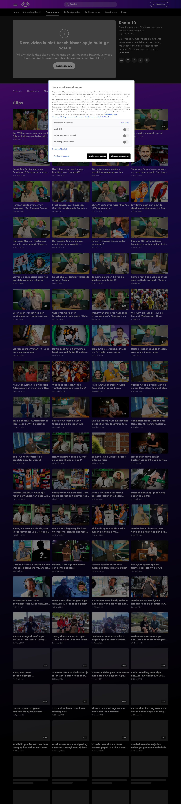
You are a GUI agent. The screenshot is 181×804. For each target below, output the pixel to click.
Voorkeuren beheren (61, 156)
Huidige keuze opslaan (97, 156)
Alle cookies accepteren (120, 156)
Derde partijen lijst (59, 149)
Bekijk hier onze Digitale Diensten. (98, 117)
